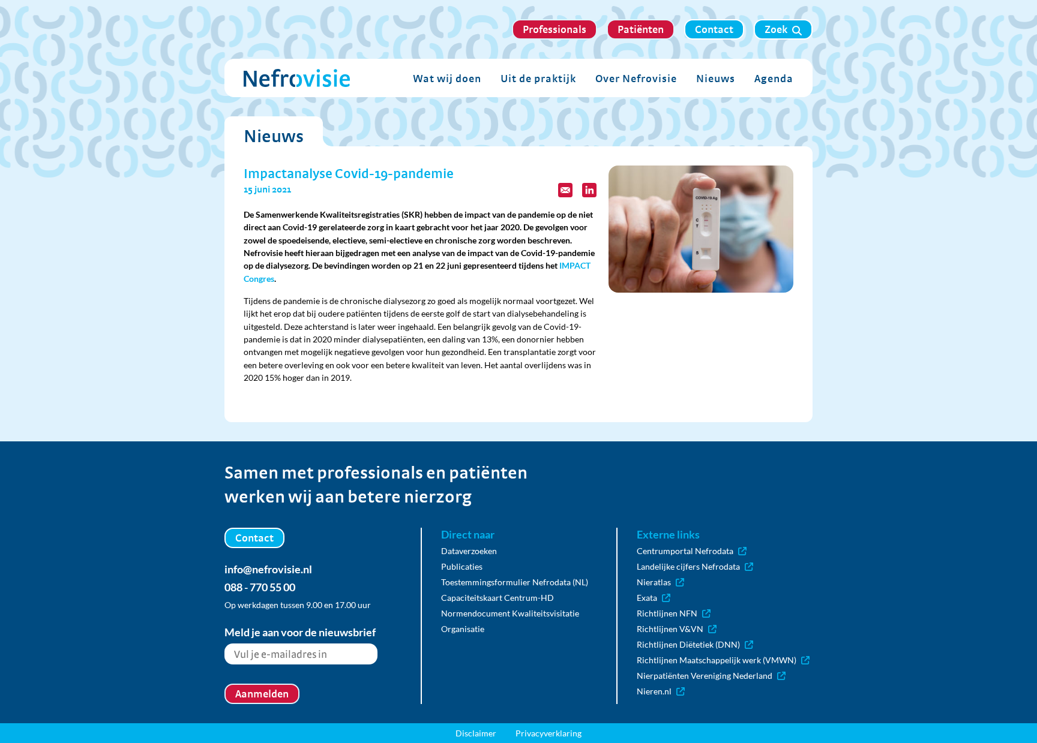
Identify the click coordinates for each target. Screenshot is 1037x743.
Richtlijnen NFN (667, 613)
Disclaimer (475, 733)
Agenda (773, 78)
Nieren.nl (654, 691)
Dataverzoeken (469, 551)
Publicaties (461, 566)
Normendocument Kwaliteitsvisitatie (510, 613)
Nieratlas (654, 582)
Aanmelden (262, 693)
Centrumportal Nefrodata (685, 551)
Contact (714, 29)
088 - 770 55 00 (259, 587)
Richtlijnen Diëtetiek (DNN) (688, 644)
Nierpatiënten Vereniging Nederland (704, 675)
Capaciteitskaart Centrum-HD (497, 597)
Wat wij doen (447, 78)
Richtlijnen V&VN (670, 629)
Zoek (776, 29)
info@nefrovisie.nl (268, 569)
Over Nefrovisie (636, 78)
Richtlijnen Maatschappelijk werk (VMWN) (716, 660)
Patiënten (641, 29)
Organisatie (462, 629)
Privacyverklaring (548, 733)
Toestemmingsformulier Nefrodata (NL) (514, 582)
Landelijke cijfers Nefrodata (688, 566)
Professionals (554, 29)
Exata (647, 597)
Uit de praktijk (538, 78)
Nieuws (715, 78)
